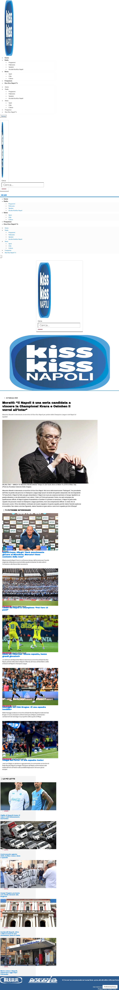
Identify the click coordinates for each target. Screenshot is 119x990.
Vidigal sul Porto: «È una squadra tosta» (23, 760)
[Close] (59, 331)
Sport (10, 74)
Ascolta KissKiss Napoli (16, 69)
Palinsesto (12, 65)
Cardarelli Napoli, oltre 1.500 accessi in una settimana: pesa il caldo (10, 933)
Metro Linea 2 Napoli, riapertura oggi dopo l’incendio (8, 972)
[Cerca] (40, 329)
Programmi (12, 62)
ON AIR (4, 195)
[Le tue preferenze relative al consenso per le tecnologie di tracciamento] (110, 987)
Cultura (11, 78)
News (7, 71)
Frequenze (8, 81)
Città (10, 76)
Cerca (4, 181)
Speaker (11, 67)
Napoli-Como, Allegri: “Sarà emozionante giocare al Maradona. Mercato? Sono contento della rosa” (23, 554)
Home (7, 58)
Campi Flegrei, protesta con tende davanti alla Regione (10, 894)
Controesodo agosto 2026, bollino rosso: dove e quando (10, 855)
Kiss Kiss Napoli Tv (11, 83)
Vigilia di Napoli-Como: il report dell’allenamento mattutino (10, 817)
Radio (7, 60)
